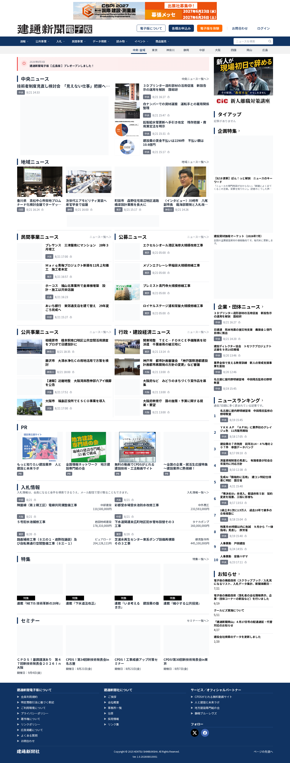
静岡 (186, 50)
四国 (233, 50)
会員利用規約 (27, 697)
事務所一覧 (113, 708)
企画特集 (227, 131)
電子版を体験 (209, 28)
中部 (202, 50)
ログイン (263, 28)
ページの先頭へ (263, 752)
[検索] (270, 41)
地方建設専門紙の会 (205, 708)
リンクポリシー (28, 724)
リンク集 (111, 724)
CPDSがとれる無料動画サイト (211, 697)
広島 (265, 50)
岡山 (249, 50)
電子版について (151, 28)
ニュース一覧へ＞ (100, 237)
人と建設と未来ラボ (205, 702)
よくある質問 (27, 735)
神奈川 (170, 50)
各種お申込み (181, 28)
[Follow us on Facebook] (205, 733)
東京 (154, 50)
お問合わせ (240, 28)
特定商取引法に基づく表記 (35, 702)
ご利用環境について (31, 708)
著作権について (28, 719)
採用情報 (111, 719)
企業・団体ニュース (239, 306)
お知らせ (227, 574)
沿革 (108, 713)
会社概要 (111, 702)
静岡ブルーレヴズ (204, 713)
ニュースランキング (239, 400)
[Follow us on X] (195, 733)
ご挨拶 (110, 697)
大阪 (218, 50)
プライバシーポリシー (33, 713)
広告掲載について (30, 730)
